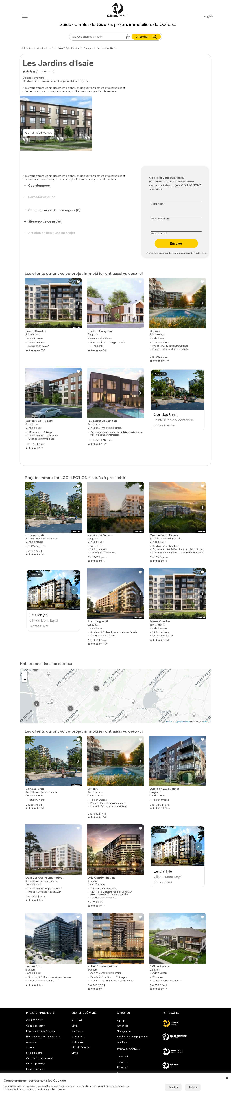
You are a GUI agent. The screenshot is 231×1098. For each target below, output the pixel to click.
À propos (122, 1020)
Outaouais (78, 1042)
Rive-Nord (77, 1031)
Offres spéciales (35, 1063)
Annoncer (122, 1025)
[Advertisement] (78, 160)
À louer (30, 1047)
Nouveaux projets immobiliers (43, 1036)
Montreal (77, 1020)
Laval (75, 1025)
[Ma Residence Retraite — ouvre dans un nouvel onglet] (183, 1037)
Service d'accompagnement (133, 1036)
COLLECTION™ (34, 1020)
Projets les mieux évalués (40, 1031)
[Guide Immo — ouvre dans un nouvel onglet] (183, 1023)
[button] (128, 37)
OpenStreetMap (183, 721)
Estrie (75, 1052)
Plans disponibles (36, 1069)
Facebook (122, 1056)
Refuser (193, 1087)
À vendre (31, 1042)
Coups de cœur (35, 1025)
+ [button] (25, 674)
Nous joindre (124, 1031)
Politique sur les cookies (51, 1089)
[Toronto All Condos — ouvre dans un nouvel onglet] (183, 1051)
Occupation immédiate (39, 1058)
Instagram (122, 1062)
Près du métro (34, 1052)
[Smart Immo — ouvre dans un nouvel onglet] (183, 1065)
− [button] (25, 679)
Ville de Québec (81, 1047)
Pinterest (122, 1067)
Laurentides (78, 1036)
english (208, 16)
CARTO (206, 721)
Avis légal (122, 1042)
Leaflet (169, 721)
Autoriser (173, 1087)
